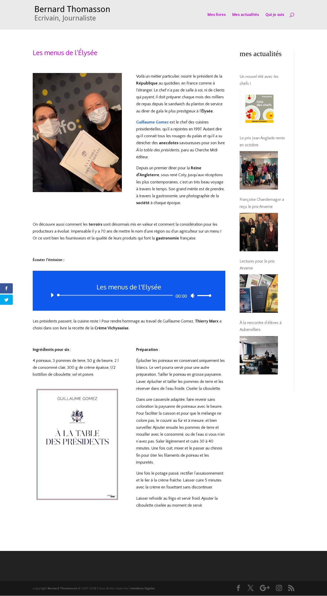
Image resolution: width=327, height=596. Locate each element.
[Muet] (192, 295)
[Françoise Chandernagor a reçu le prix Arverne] (259, 232)
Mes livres (216, 15)
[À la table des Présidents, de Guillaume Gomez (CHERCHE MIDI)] (77, 503)
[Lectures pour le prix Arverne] (259, 293)
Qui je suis (274, 15)
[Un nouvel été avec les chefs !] (259, 109)
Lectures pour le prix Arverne (257, 264)
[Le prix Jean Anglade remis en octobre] (259, 170)
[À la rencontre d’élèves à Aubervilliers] (259, 355)
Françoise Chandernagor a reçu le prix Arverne (262, 203)
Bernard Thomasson (62, 588)
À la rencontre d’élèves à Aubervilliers (261, 326)
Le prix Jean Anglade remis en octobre (262, 141)
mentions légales (142, 588)
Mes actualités (245, 15)
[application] (129, 295)
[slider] (203, 295)
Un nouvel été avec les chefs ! (259, 80)
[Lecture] (52, 295)
